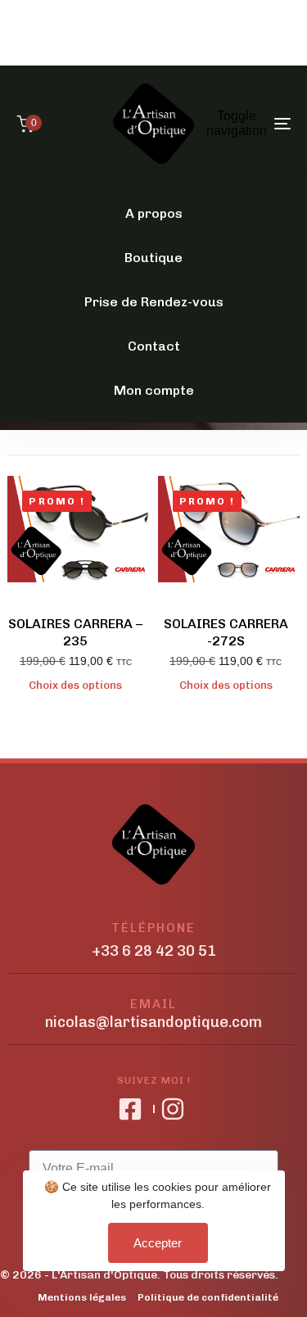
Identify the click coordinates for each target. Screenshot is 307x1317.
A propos (154, 213)
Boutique (153, 257)
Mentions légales (82, 1297)
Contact (154, 346)
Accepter (157, 1243)
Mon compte (154, 390)
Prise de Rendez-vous (153, 302)
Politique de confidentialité (208, 1297)
